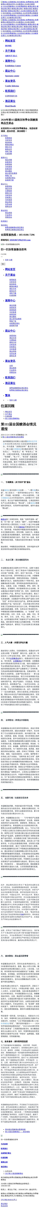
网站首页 (10, 269)
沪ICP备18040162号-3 (9, 1200)
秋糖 (18, 490)
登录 (7, 260)
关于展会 (8, 414)
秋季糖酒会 (5, 1023)
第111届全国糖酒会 (12, 418)
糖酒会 (7, 490)
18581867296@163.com (20, 240)
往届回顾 (8, 416)
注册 (10, 260)
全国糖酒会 (17, 449)
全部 (11, 366)
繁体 (3, 264)
